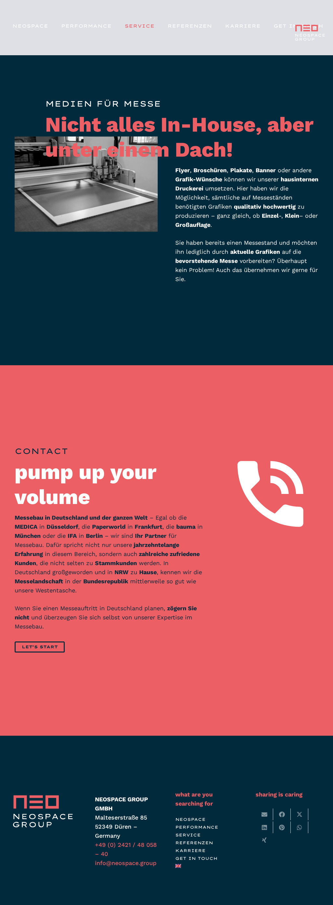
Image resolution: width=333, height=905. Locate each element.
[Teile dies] (282, 814)
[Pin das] (282, 827)
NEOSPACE (190, 819)
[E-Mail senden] (264, 814)
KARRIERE (190, 850)
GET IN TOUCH (196, 858)
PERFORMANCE (196, 827)
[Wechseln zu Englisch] (179, 866)
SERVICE (188, 835)
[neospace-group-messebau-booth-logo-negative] (309, 32)
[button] (115, 26)
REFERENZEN (194, 842)
